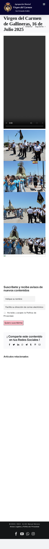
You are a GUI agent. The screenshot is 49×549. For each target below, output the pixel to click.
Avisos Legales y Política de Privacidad (24, 527)
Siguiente (39, 26)
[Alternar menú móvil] (44, 4)
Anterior (29, 26)
